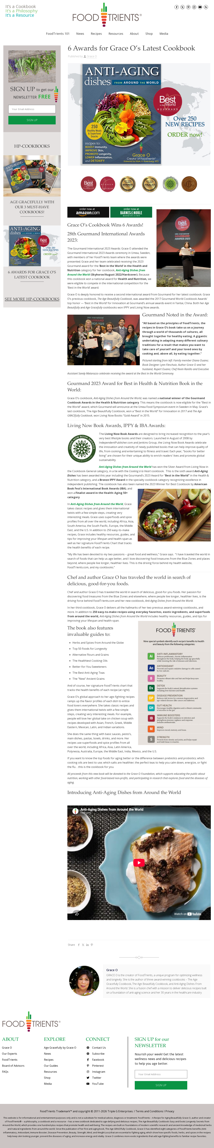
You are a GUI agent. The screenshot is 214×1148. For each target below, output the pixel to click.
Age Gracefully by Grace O (60, 1047)
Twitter (96, 1078)
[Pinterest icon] (188, 7)
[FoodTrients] (107, 14)
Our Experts (9, 1053)
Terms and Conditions (149, 1111)
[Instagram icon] (194, 7)
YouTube (97, 1084)
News (47, 1053)
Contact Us (98, 1047)
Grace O (92, 56)
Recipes (49, 1059)
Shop (47, 1078)
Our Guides (51, 1066)
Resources (50, 1072)
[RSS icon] (206, 7)
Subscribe (97, 1053)
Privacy (169, 1111)
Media (48, 1084)
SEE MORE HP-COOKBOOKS (32, 300)
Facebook (97, 1059)
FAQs (5, 1072)
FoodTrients (9, 1059)
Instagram (98, 1072)
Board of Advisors (13, 1066)
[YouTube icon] (200, 7)
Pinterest (97, 1066)
